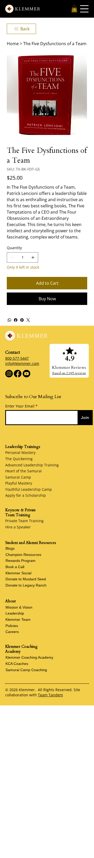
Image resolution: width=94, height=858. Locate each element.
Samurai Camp (18, 477)
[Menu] (84, 9)
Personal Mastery (20, 452)
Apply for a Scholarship (25, 495)
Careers (12, 632)
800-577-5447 (17, 358)
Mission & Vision (18, 607)
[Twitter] (28, 320)
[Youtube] (26, 373)
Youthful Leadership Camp (28, 489)
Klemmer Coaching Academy (29, 657)
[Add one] (33, 257)
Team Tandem (50, 694)
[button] (74, 8)
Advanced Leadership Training (32, 464)
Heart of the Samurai (23, 470)
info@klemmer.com (22, 363)
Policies (11, 626)
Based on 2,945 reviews (69, 373)
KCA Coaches (16, 664)
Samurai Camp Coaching (26, 670)
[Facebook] (15, 320)
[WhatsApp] (9, 320)
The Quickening (19, 458)
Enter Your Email (19, 406)
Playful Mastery (18, 483)
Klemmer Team (18, 619)
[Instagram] (9, 373)
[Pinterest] (22, 320)
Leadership (14, 613)
